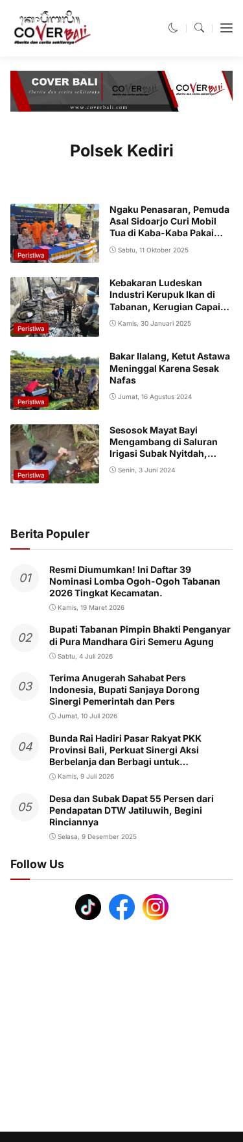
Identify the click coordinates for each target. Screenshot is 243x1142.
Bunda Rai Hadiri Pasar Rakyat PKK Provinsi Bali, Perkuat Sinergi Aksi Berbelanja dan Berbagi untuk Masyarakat (125, 756)
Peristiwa (31, 255)
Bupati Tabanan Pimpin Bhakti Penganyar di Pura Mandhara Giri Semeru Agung (140, 635)
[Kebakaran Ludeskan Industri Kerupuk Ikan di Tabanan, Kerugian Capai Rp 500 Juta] (54, 327)
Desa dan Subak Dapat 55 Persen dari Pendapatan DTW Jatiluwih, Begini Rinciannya (131, 810)
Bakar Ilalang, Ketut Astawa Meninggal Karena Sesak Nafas (170, 367)
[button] (173, 27)
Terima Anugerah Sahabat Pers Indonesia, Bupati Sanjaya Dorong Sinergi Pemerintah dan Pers (124, 689)
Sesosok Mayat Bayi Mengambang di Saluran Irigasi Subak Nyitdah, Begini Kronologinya (164, 447)
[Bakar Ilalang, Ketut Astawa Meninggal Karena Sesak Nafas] (54, 401)
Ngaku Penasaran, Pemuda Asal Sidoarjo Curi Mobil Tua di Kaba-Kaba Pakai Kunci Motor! (169, 227)
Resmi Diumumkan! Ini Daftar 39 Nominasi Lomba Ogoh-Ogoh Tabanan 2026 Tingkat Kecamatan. (134, 581)
